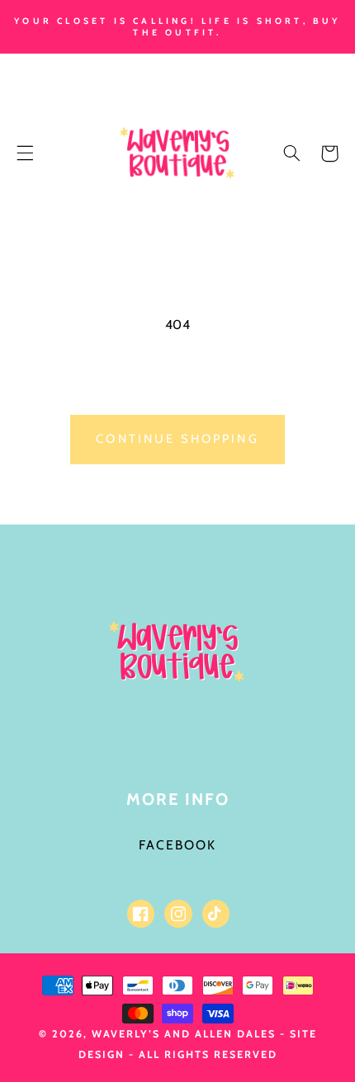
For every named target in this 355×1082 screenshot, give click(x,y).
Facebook (177, 845)
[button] (25, 153)
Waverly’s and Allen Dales (184, 1034)
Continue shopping (177, 438)
